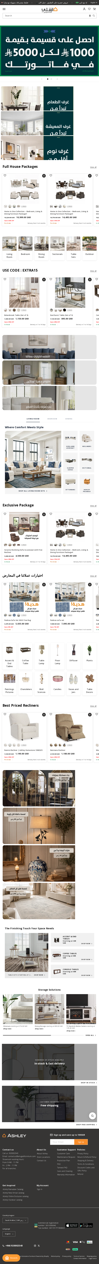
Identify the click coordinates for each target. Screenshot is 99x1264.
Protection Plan (63, 1160)
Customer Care (63, 1153)
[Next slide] (57, 79)
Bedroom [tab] (52, 419)
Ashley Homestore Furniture (26, 1256)
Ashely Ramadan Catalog (13, 1189)
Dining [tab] (68, 419)
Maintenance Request (66, 1157)
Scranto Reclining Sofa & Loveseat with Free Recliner (23, 551)
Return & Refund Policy (87, 1157)
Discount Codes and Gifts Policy (86, 1169)
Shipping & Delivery (85, 1160)
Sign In (39, 1189)
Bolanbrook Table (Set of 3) (16, 315)
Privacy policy (66, 1256)
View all (93, 167)
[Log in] (84, 9)
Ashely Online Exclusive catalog (15, 1196)
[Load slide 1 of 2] (48, 79)
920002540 (13, 1153)
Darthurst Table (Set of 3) (61, 315)
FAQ (59, 1164)
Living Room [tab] (33, 419)
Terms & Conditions (86, 1164)
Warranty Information (66, 1174)
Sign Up (81, 1142)
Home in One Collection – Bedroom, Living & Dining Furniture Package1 (23, 212)
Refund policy (55, 1256)
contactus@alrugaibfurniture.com (22, 1156)
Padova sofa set (57, 620)
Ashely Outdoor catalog (12, 1200)
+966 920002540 (14, 1245)
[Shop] (49, 98)
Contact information (79, 1258)
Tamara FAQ (62, 1167)
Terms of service (79, 1256)
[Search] (93, 15)
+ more (23, 206)
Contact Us (41, 1160)
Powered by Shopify (42, 1256)
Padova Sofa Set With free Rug (17, 620)
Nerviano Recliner (57, 750)
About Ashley (42, 1153)
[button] (90, 16)
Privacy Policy (83, 1153)
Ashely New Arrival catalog (13, 1193)
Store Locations (43, 1157)
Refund (80, 1174)
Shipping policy (92, 1256)
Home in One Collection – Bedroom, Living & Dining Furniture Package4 (69, 212)
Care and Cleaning (64, 1171)
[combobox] (49, 15)
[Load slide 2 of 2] (51, 79)
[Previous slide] (41, 79)
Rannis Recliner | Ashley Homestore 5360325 (23, 750)
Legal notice (93, 1258)
